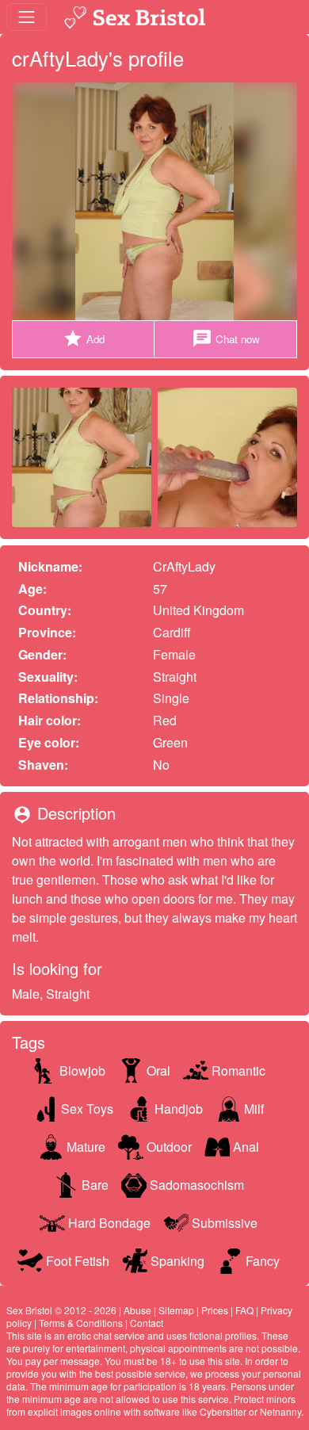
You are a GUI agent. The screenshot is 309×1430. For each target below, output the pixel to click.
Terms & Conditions (81, 1322)
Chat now (226, 338)
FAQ (244, 1310)
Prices (214, 1310)
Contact (146, 1322)
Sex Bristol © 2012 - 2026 (61, 1310)
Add (84, 338)
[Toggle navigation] (26, 17)
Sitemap (176, 1310)
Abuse (137, 1310)
